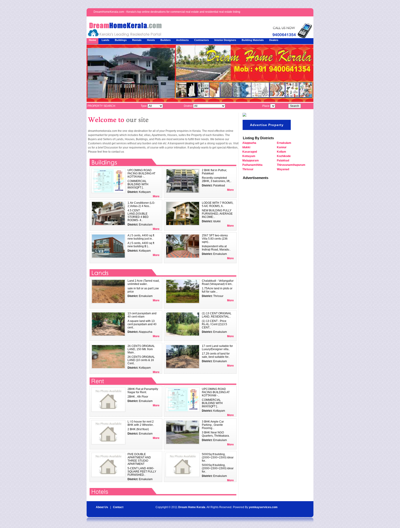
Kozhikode (284, 156)
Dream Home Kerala (191, 507)
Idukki (246, 147)
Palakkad (283, 160)
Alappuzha (249, 143)
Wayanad (283, 169)
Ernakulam (284, 143)
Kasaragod (249, 151)
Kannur (282, 147)
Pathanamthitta (252, 165)
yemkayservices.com (263, 507)
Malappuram (250, 160)
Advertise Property (267, 125)
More (156, 196)
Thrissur (247, 169)
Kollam (281, 151)
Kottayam (248, 156)
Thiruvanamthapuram (291, 165)
